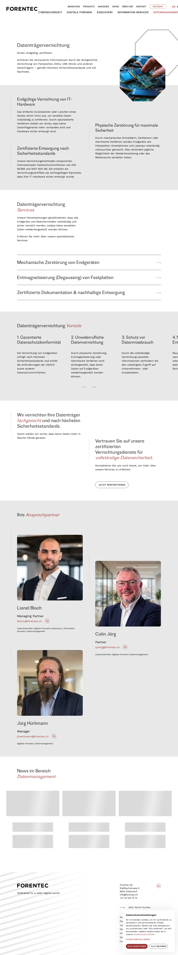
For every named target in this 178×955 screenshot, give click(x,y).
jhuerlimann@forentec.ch (33, 736)
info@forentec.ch (129, 895)
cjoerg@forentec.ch (107, 647)
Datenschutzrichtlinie (144, 934)
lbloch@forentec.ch (29, 621)
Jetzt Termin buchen (139, 907)
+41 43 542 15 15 (128, 898)
